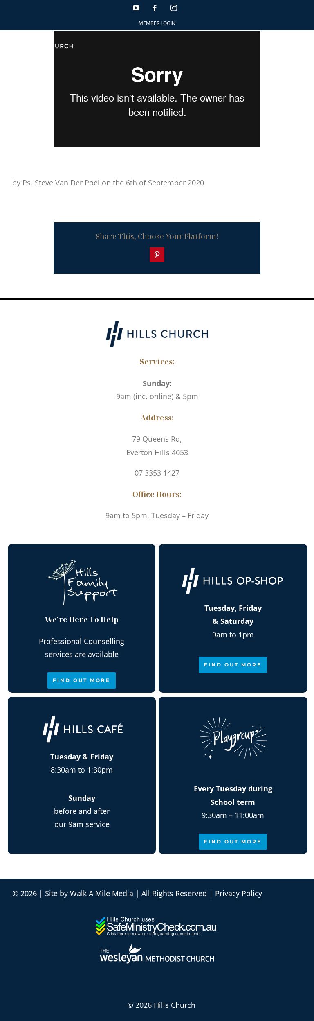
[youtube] (129, 535)
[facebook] (148, 535)
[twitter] (184, 535)
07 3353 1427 (157, 473)
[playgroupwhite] (233, 709)
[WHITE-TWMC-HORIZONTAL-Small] (157, 948)
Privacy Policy (238, 893)
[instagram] (166, 535)
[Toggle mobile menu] (297, 44)
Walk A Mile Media (101, 893)
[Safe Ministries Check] (157, 920)
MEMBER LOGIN (157, 23)
